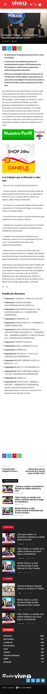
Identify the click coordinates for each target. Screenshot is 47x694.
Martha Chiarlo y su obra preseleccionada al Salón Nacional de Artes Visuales (29, 510)
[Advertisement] (23, 420)
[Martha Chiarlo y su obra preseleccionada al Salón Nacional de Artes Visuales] (7, 511)
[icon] (31, 5)
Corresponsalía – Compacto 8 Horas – (10, 470)
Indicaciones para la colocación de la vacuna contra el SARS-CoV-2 (35, 471)
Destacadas (10, 11)
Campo (20, 593)
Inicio (2, 11)
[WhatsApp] (19, 48)
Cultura (20, 572)
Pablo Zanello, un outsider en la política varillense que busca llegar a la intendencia (29, 499)
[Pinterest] (14, 48)
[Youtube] (43, 680)
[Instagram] (33, 680)
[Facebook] (4, 48)
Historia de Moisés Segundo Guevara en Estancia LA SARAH (30, 587)
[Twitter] (9, 48)
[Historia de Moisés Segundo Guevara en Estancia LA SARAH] (8, 589)
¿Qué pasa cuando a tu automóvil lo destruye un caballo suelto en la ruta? (29, 488)
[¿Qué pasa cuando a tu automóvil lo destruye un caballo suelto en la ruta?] (7, 489)
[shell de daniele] (23, 158)
